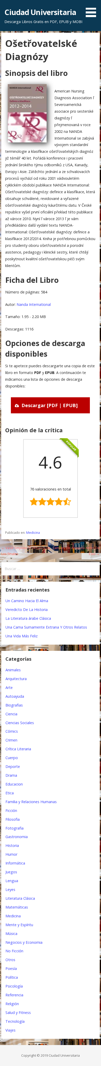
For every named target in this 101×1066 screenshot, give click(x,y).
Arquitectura (16, 678)
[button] (92, 9)
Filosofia (12, 819)
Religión (12, 1003)
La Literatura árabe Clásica (28, 618)
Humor (11, 854)
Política (11, 977)
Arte (9, 687)
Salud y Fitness (18, 1012)
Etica (9, 792)
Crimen (11, 740)
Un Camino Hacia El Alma (26, 600)
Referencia (14, 994)
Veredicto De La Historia (26, 609)
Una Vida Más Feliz (21, 635)
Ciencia (11, 713)
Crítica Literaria (18, 748)
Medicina (33, 532)
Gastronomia (16, 836)
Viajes (10, 1030)
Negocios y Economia (23, 942)
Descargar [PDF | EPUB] (49, 405)
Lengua (11, 880)
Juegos (11, 871)
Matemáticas (16, 907)
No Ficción (14, 950)
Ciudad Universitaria (40, 12)
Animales (13, 669)
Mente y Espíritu (19, 924)
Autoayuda (14, 696)
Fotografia (14, 828)
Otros (10, 959)
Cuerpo (11, 757)
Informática (15, 863)
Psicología (14, 986)
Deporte (12, 766)
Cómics (11, 731)
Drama (11, 775)
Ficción (11, 810)
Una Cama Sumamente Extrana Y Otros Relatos (46, 627)
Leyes (10, 889)
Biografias (14, 705)
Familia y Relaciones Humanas (31, 801)
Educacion (14, 784)
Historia (12, 845)
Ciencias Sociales (19, 722)
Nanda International (34, 304)
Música (11, 933)
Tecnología (15, 1021)
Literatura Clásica (20, 898)
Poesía (11, 968)
